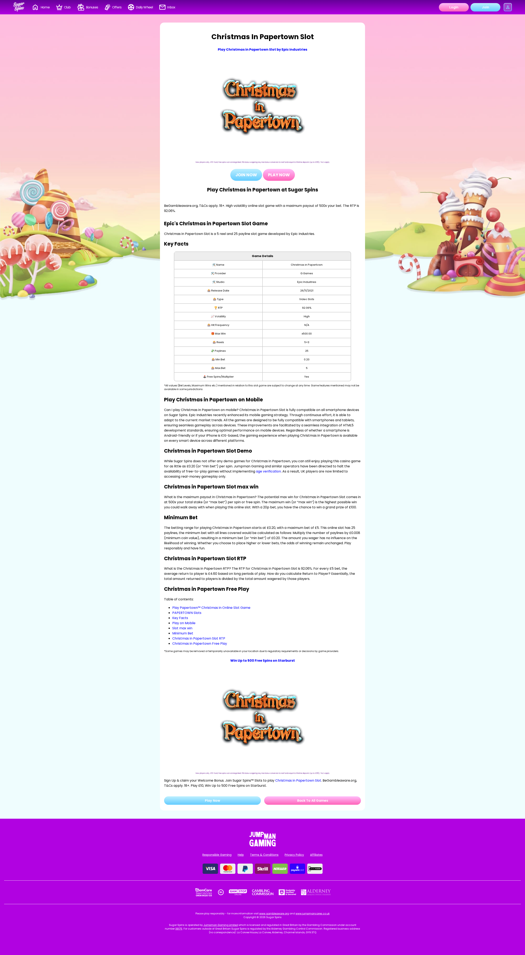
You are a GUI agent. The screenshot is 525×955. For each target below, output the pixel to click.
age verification (268, 471)
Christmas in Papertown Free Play (199, 643)
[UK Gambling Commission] (262, 892)
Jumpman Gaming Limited (220, 925)
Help (241, 855)
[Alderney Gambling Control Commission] (316, 892)
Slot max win (182, 628)
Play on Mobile (183, 623)
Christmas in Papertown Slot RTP (198, 638)
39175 (178, 928)
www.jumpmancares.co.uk (313, 913)
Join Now (246, 175)
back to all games (312, 800)
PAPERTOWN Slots (186, 612)
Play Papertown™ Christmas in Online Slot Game (211, 607)
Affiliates (316, 855)
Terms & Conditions (264, 855)
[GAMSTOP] (238, 892)
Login (453, 7)
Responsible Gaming (217, 855)
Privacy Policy (294, 855)
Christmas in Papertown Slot (298, 780)
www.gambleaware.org (274, 913)
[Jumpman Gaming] (262, 845)
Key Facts (180, 618)
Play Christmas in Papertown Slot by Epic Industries (262, 49)
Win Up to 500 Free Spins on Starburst (262, 660)
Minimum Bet (182, 633)
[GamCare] (203, 892)
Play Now (279, 175)
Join (485, 7)
